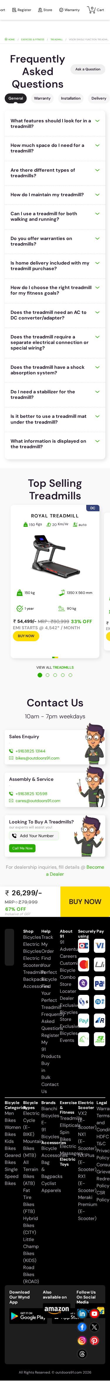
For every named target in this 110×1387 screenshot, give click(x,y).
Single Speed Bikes (11, 1176)
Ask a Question (87, 69)
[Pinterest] (94, 1340)
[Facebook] (82, 1327)
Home (11, 39)
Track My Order (47, 944)
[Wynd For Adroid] (28, 1316)
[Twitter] (94, 1327)
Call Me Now (22, 848)
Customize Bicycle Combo (71, 970)
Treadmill (56, 39)
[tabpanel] (55, 587)
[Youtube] (94, 1313)
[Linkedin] (82, 1313)
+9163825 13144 (30, 751)
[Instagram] (82, 1340)
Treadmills (34, 972)
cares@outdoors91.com (38, 801)
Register (24, 10)
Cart (97, 9)
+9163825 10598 (32, 794)
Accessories (36, 986)
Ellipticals (70, 1125)
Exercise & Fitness (32, 39)
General (16, 98)
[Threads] (82, 1354)
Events (67, 1040)
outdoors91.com (68, 1372)
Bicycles (32, 937)
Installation (71, 98)
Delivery (99, 98)
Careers (68, 956)
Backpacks (35, 979)
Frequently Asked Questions (53, 1021)
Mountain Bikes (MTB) (33, 1148)
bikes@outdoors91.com (37, 758)
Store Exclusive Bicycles (70, 1026)
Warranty (72, 10)
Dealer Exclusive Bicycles (70, 1005)
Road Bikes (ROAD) (31, 1274)
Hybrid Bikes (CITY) (30, 1225)
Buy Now (26, 636)
